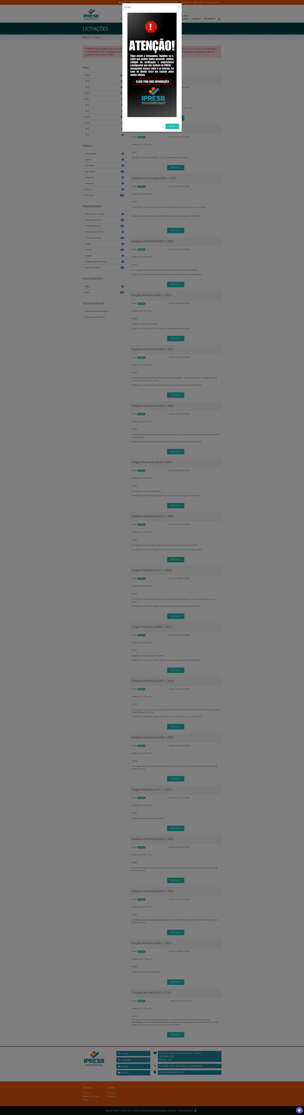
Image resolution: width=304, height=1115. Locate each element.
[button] (299, 1110)
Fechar (172, 126)
